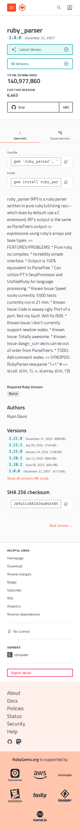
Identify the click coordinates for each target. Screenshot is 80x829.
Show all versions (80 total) (27, 478)
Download (14, 566)
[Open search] (59, 8)
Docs (12, 701)
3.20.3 (15, 458)
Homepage (15, 558)
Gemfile (12, 152)
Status (14, 716)
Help (12, 731)
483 (66, 107)
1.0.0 (14, 471)
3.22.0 (15, 438)
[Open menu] (11, 8)
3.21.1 (15, 445)
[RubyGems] (22, 7)
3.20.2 (15, 464)
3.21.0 (15, 451)
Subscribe (14, 590)
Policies (15, 708)
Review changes (19, 574)
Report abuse (21, 672)
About (13, 693)
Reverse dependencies (23, 614)
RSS (10, 598)
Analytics (14, 606)
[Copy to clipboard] (66, 162)
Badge (12, 582)
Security (16, 724)
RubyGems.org (25, 759)
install (11, 172)
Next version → (61, 525)
